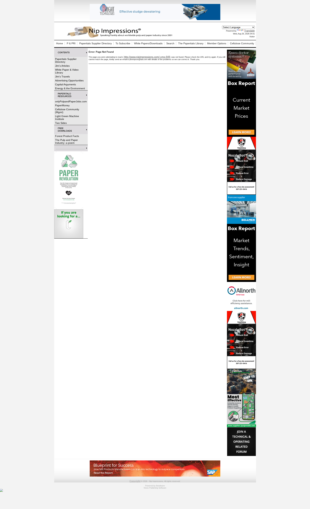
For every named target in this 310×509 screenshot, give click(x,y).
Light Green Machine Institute (67, 117)
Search (170, 43)
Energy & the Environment (70, 88)
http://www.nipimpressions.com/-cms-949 (147, 56)
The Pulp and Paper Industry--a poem (66, 141)
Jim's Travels (62, 76)
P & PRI (71, 43)
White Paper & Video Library (67, 71)
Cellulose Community (242, 43)
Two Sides (61, 123)
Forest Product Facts (67, 136)
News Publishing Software (155, 488)
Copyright (135, 481)
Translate (249, 30)
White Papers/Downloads (148, 43)
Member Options (216, 43)
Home (59, 43)
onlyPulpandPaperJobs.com (71, 101)
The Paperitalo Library (190, 43)
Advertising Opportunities (69, 80)
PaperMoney (62, 105)
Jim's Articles (62, 65)
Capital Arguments (65, 84)
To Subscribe (123, 43)
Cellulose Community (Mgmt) (67, 111)
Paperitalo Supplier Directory (95, 43)
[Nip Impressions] (120, 37)
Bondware (160, 486)
